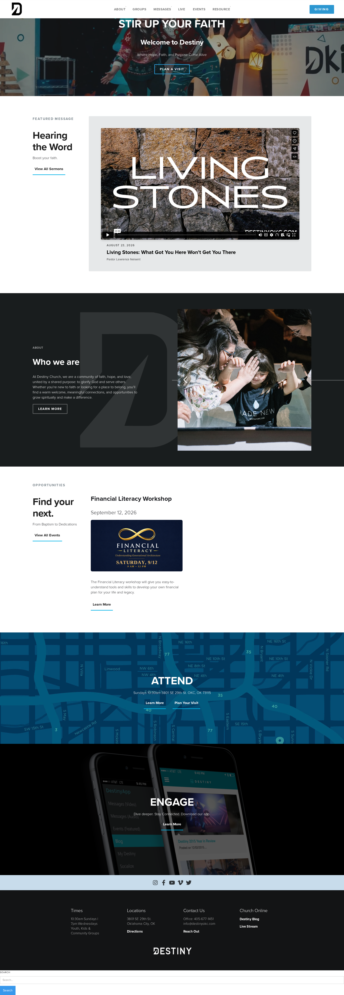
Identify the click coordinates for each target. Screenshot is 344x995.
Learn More (102, 604)
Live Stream (249, 926)
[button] (120, 9)
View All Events (47, 535)
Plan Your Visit (186, 702)
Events (199, 9)
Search (5, 972)
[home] (16, 9)
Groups (139, 9)
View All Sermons (49, 168)
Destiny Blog (249, 919)
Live (181, 9)
